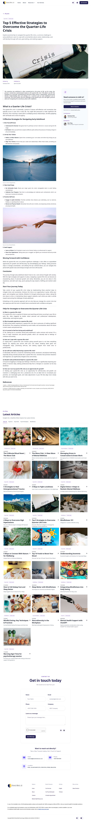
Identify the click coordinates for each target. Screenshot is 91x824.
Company (50, 704)
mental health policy (75, 110)
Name (27, 695)
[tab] (5, 421)
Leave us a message (32, 713)
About (24, 2)
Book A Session (75, 106)
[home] (9, 2)
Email (49, 695)
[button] (31, 2)
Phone (27, 704)
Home (19, 2)
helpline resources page (43, 809)
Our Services (40, 2)
